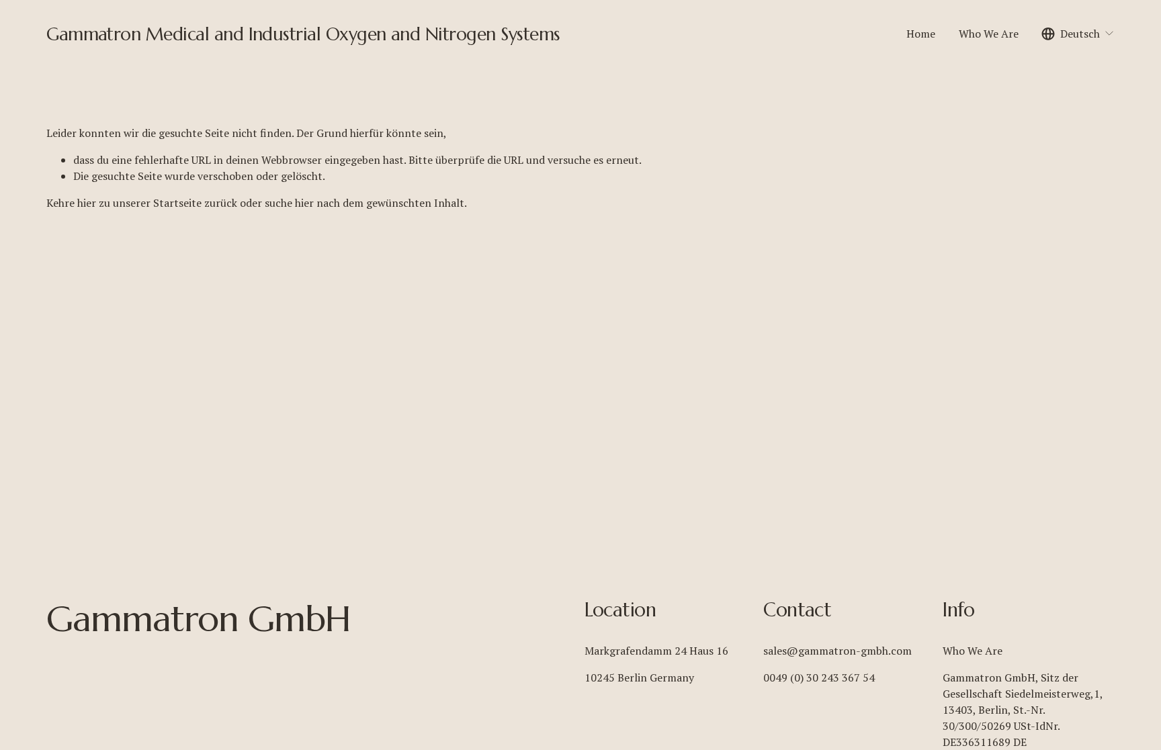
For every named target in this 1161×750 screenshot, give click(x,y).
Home (920, 33)
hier (86, 202)
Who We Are (989, 33)
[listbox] (1078, 34)
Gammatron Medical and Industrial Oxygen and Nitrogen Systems (303, 34)
